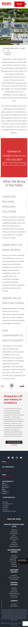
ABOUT (4, 483)
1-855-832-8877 (14, 159)
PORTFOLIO (5, 487)
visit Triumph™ (14, 445)
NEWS (3, 489)
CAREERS (4, 491)
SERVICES (5, 485)
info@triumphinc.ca (14, 155)
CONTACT (4, 493)
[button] (25, 4)
